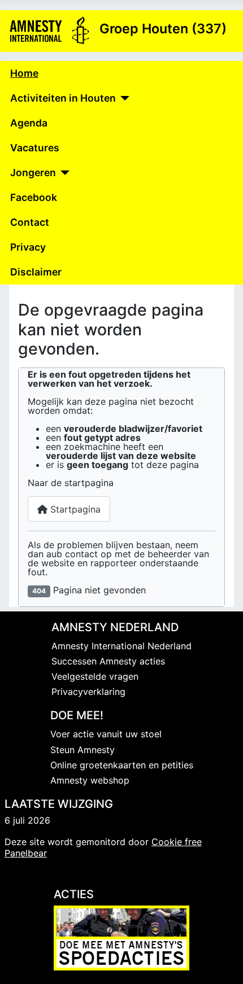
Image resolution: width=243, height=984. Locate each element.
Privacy (28, 247)
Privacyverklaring (88, 691)
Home (24, 73)
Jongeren (33, 172)
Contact (29, 222)
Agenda (28, 123)
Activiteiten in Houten (63, 98)
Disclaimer (36, 272)
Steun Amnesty (82, 749)
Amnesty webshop (89, 780)
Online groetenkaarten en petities (121, 765)
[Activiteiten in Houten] (123, 98)
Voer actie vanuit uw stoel (106, 734)
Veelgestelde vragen (94, 676)
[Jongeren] (63, 172)
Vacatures (34, 148)
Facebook (33, 197)
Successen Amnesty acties (108, 661)
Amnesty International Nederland (121, 645)
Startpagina (74, 509)
